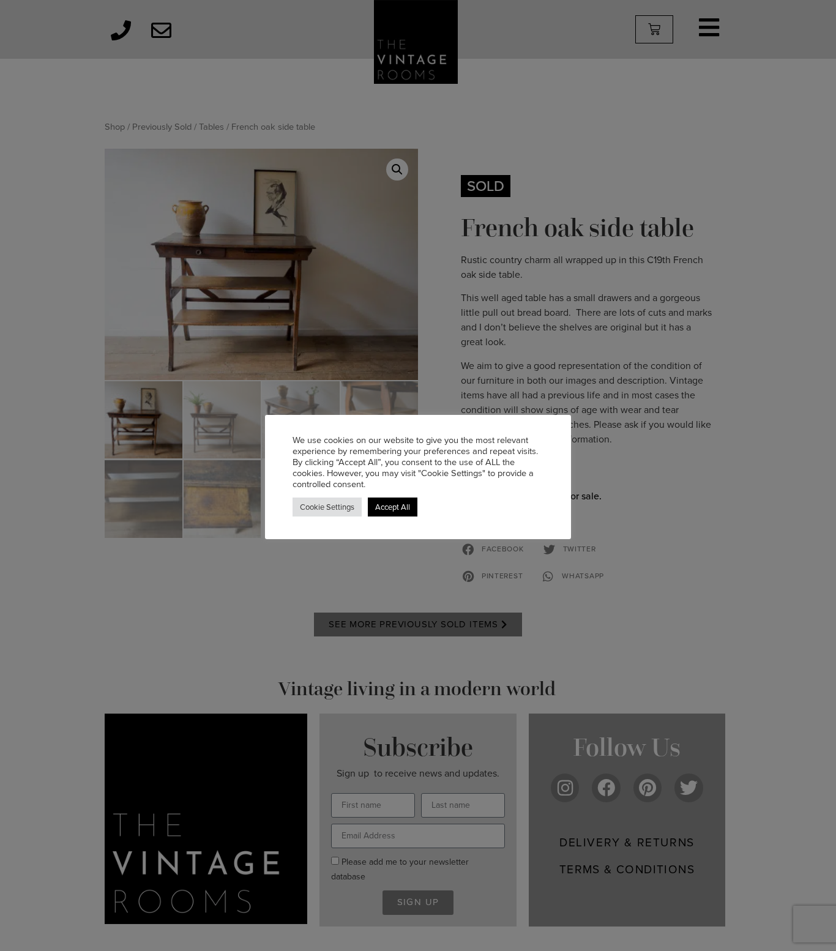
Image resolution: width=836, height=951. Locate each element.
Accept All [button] (392, 507)
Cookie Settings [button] (327, 507)
